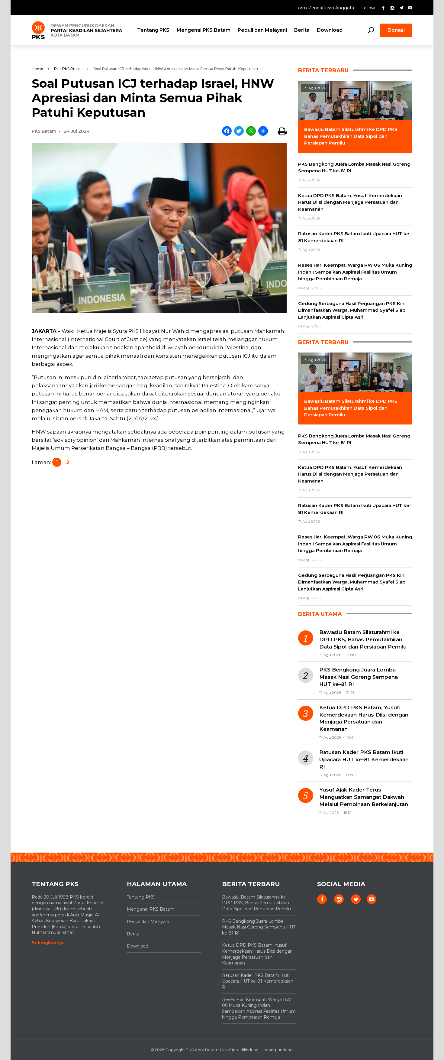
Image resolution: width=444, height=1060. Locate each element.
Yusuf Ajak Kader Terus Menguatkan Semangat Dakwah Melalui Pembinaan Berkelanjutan (363, 797)
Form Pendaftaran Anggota (325, 8)
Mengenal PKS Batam (203, 30)
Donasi (396, 30)
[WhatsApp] (251, 131)
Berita (302, 30)
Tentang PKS (153, 30)
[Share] (263, 131)
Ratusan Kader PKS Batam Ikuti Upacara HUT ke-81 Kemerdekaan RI (364, 759)
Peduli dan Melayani (262, 30)
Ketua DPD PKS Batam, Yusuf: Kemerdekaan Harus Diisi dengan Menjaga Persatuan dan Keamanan (363, 718)
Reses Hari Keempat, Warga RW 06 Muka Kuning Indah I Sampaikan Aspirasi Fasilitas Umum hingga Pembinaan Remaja (259, 1008)
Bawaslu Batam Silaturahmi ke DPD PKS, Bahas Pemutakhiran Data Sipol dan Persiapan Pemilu (363, 639)
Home (37, 69)
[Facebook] (227, 131)
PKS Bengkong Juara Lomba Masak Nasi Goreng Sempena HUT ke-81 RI (358, 677)
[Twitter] (239, 131)
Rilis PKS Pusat (67, 69)
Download (330, 30)
